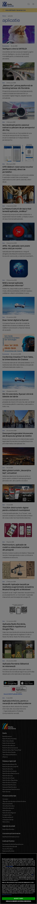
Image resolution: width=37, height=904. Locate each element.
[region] (18, 878)
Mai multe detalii (9, 866)
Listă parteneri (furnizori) (6, 894)
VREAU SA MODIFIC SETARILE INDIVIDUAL (18, 901)
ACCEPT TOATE (18, 898)
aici (32, 874)
